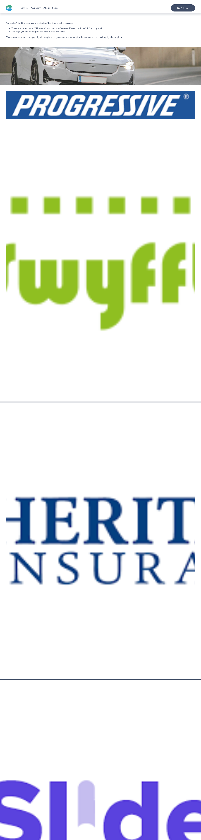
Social (55, 7)
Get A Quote (182, 8)
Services (24, 7)
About (46, 7)
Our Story (36, 7)
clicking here (46, 37)
